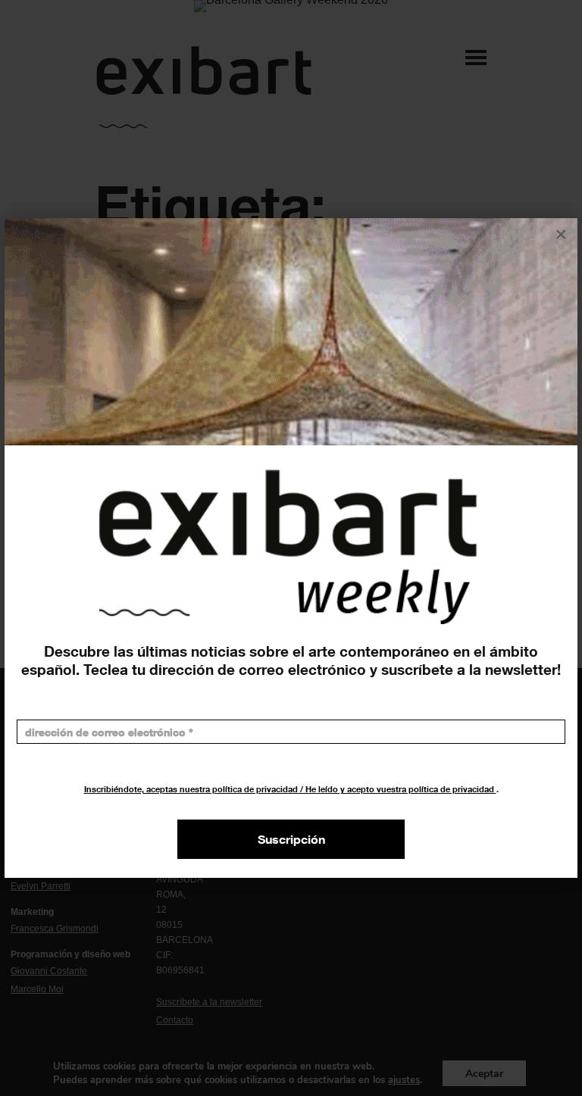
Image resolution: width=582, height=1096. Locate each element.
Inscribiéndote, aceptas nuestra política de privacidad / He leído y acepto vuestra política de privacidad (290, 789)
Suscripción (291, 839)
